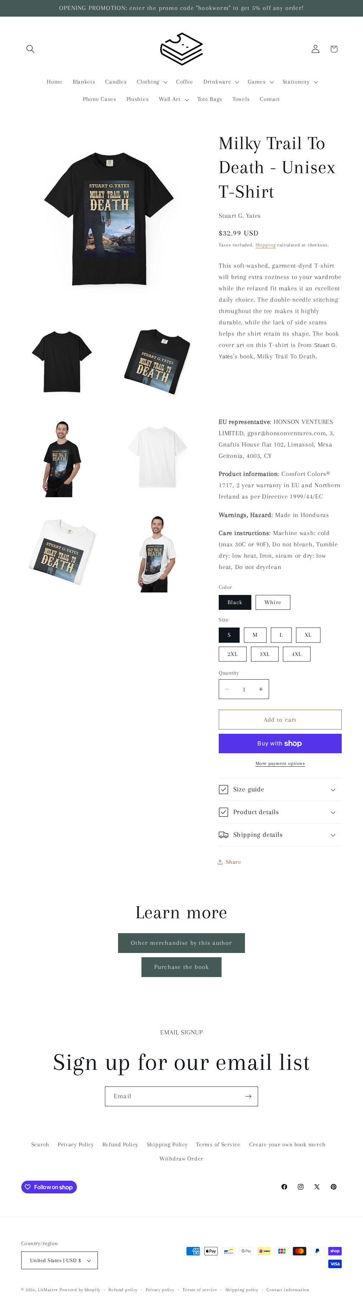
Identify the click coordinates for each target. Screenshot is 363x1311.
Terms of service (200, 1289)
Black (235, 602)
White (272, 602)
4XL (297, 654)
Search (40, 1144)
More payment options (280, 763)
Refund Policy (120, 1144)
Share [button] (233, 861)
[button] (30, 49)
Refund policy (123, 1289)
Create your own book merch (287, 1144)
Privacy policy (160, 1289)
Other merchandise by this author (181, 942)
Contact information (288, 1289)
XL (308, 634)
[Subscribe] (248, 1096)
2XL (233, 654)
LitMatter (48, 1289)
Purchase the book (181, 966)
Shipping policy (242, 1289)
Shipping (266, 245)
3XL (265, 654)
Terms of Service (218, 1144)
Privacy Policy (76, 1144)
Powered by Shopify (80, 1289)
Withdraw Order (181, 1158)
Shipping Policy (167, 1144)
